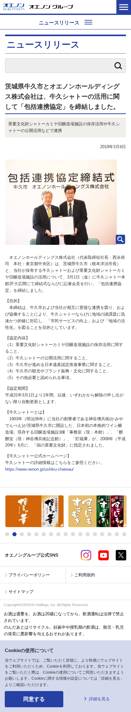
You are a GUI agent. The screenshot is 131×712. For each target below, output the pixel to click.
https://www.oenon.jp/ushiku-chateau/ (39, 469)
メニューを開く (123, 7)
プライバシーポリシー (29, 574)
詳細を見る (99, 698)
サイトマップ (21, 591)
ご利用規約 (84, 574)
